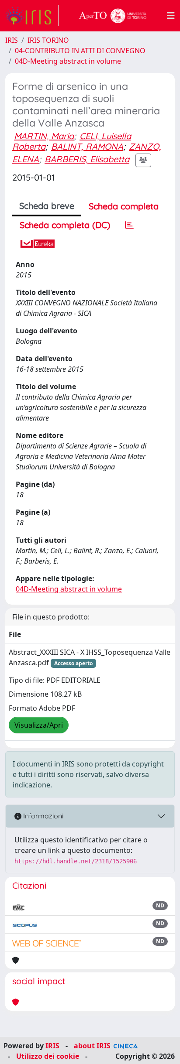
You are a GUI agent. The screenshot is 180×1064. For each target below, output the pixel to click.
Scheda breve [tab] (46, 205)
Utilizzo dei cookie (47, 1056)
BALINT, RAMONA (87, 146)
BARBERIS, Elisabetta (87, 159)
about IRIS (92, 1045)
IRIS (11, 40)
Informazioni (42, 815)
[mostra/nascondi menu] (171, 15)
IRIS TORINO (48, 40)
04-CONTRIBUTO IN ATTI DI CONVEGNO (80, 50)
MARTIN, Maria (44, 135)
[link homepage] (32, 15)
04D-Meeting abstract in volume (68, 61)
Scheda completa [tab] (124, 206)
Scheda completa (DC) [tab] (65, 224)
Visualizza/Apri (38, 725)
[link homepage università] (113, 15)
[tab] (129, 225)
